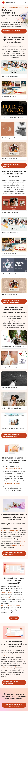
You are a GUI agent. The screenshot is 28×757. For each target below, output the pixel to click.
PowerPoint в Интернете (17, 545)
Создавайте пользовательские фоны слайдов (13, 553)
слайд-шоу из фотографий (12, 483)
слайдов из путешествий (8, 667)
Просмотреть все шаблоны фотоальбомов (11, 31)
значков (22, 541)
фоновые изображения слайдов (10, 605)
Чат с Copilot (14, 618)
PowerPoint (9, 2)
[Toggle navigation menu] (25, 2)
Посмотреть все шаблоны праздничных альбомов (11, 301)
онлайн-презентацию (7, 656)
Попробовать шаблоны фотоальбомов (14, 705)
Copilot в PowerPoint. (7, 592)
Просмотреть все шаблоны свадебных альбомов (11, 435)
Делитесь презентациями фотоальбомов (11, 682)
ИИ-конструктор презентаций (16, 597)
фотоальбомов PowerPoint (13, 468)
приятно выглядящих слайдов (10, 530)
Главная (3, 7)
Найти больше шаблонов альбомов (11, 165)
